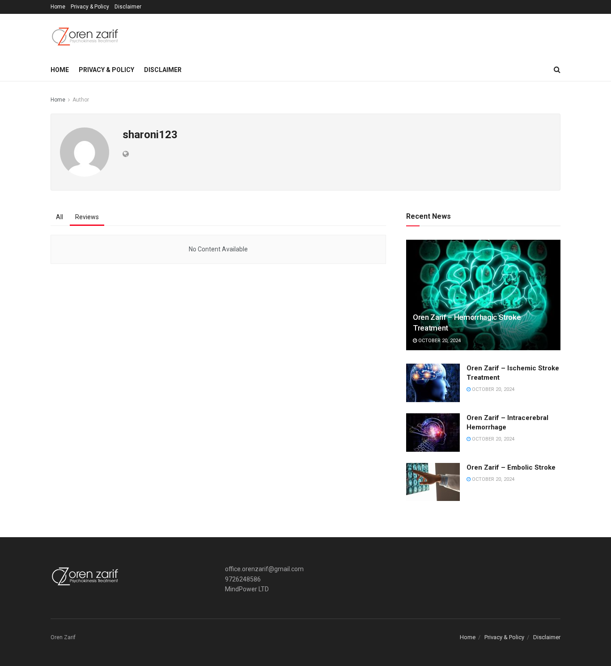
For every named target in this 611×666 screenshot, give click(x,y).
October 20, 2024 (439, 341)
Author (80, 100)
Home (58, 7)
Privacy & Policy (90, 7)
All (59, 217)
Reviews (87, 217)
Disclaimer (128, 7)
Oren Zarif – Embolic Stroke (511, 467)
